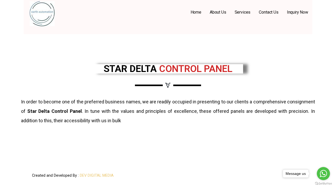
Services (243, 12)
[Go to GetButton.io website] (323, 183)
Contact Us (268, 12)
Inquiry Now (297, 12)
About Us (218, 12)
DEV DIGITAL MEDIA (97, 175)
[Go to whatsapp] (323, 173)
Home (196, 12)
